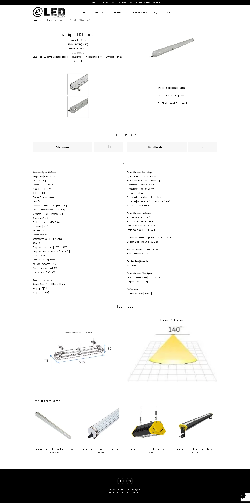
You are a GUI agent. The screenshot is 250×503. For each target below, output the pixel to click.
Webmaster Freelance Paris (131, 492)
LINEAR (45, 20)
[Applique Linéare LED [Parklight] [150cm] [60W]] (55, 426)
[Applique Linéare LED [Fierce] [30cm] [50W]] (148, 426)
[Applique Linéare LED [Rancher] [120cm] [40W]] (101, 426)
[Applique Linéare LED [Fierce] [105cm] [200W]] (195, 426)
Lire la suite (54, 452)
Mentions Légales (133, 489)
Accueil (36, 20)
